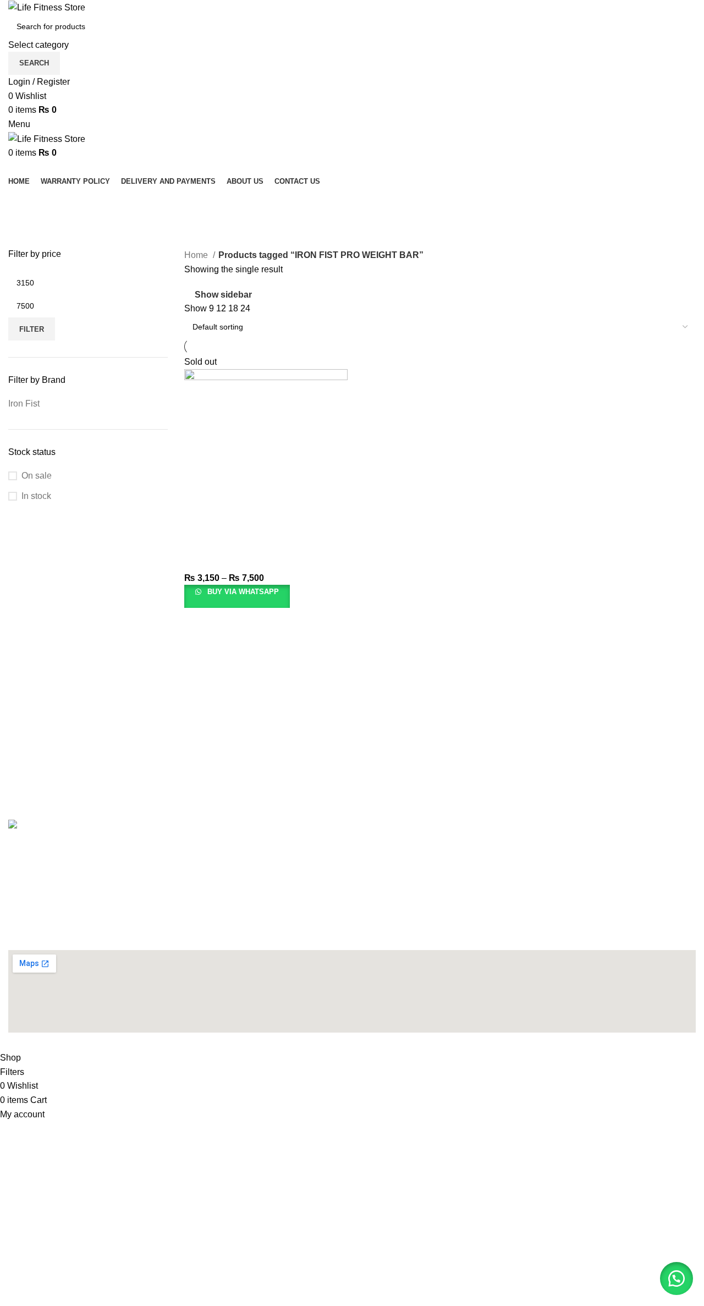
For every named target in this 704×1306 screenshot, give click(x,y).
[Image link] (69, 826)
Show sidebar (223, 294)
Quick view (227, 546)
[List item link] (352, 851)
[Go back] (22, 202)
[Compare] (257, 546)
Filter (31, 329)
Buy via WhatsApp (242, 592)
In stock (36, 496)
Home (197, 255)
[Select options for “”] (198, 546)
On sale (36, 475)
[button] (676, 1278)
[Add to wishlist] (287, 546)
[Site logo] (46, 7)
